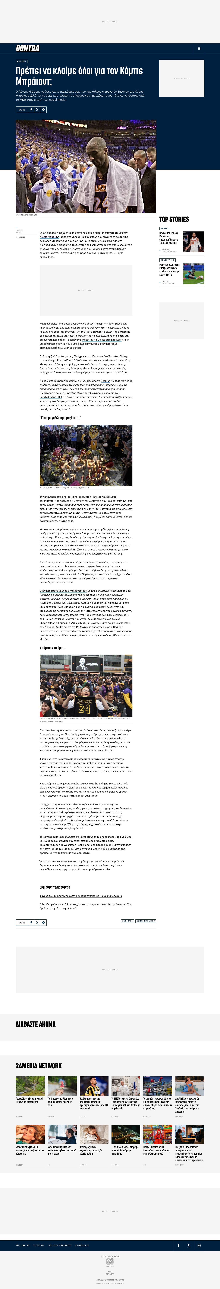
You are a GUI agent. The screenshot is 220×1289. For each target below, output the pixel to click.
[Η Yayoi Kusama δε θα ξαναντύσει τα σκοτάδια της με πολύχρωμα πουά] (157, 1134)
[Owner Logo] (110, 1262)
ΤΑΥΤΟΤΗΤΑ (39, 1245)
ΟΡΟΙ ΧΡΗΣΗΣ (22, 1245)
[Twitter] (37, 109)
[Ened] (110, 1274)
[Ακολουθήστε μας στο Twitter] (188, 1245)
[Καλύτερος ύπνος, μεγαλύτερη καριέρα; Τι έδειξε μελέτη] (94, 1134)
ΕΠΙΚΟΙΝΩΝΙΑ (82, 1245)
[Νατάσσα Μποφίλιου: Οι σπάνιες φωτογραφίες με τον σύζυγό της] (30, 1134)
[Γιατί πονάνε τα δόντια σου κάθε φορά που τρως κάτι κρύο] (62, 1086)
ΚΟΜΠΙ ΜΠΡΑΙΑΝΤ (146, 921)
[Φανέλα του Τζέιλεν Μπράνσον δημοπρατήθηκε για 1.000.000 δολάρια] (193, 241)
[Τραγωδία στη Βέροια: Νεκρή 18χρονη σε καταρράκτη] (30, 1086)
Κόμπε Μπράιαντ (49, 236)
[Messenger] (43, 109)
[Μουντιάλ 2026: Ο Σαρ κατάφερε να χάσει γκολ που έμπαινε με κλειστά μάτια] (193, 273)
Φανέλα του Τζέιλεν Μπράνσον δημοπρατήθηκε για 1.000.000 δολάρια (81, 895)
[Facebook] (31, 109)
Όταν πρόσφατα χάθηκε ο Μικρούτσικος (63, 590)
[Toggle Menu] (199, 48)
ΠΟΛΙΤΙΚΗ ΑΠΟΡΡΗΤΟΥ (60, 1245)
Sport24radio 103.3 (51, 397)
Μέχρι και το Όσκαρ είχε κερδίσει (102, 339)
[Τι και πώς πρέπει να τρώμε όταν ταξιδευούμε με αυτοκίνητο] (125, 1134)
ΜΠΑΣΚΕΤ (165, 228)
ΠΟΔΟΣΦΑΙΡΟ (167, 260)
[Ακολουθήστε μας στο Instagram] (199, 1245)
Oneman (105, 380)
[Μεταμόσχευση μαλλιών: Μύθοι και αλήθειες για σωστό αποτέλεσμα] (62, 1134)
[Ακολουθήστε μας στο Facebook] (178, 1245)
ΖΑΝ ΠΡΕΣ (127, 921)
